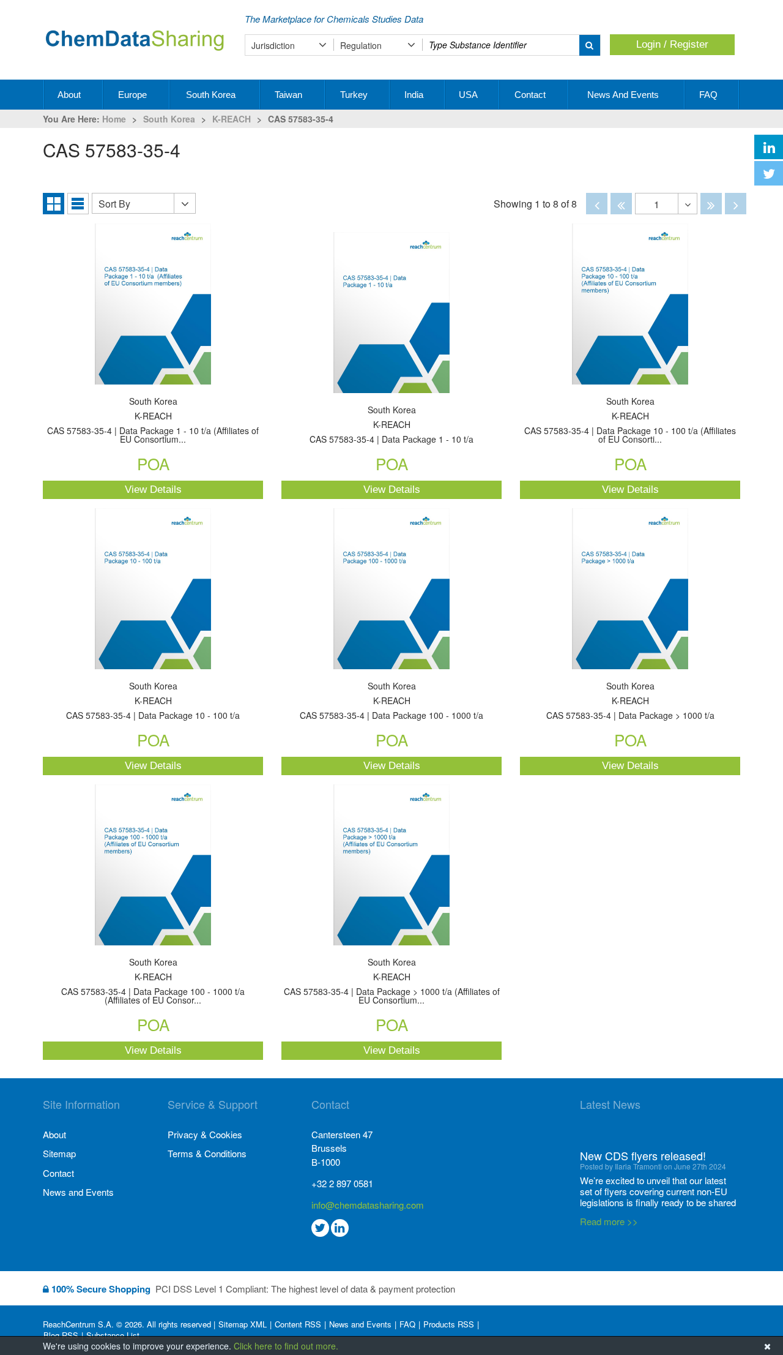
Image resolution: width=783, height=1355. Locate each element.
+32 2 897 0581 (342, 1183)
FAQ (709, 94)
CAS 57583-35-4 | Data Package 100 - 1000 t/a (391, 701)
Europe (133, 94)
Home (114, 119)
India (415, 94)
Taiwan (290, 94)
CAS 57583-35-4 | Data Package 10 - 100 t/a (153, 701)
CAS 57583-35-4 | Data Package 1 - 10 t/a (391, 425)
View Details (153, 489)
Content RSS (298, 1324)
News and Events (624, 94)
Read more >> (609, 1199)
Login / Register (672, 44)
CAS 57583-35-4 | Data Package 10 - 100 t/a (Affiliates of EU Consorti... (630, 421)
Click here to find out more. (286, 1346)
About (70, 94)
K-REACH (231, 119)
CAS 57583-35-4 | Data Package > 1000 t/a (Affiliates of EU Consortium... (392, 982)
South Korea (212, 94)
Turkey (355, 94)
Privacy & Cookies (205, 1134)
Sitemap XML (242, 1324)
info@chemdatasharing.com (367, 1204)
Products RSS (448, 1324)
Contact (531, 94)
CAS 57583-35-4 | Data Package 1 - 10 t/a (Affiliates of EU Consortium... (153, 421)
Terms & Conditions (207, 1153)
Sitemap (59, 1153)
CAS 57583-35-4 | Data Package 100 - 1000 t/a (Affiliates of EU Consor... (153, 982)
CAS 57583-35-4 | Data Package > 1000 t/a (630, 701)
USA (469, 94)
